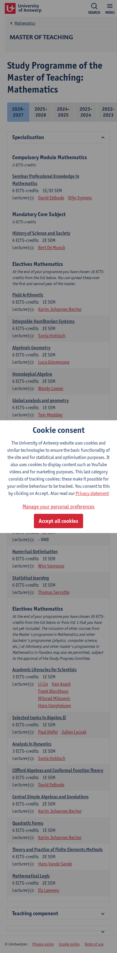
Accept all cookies (58, 521)
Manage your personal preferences (58, 506)
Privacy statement (92, 493)
